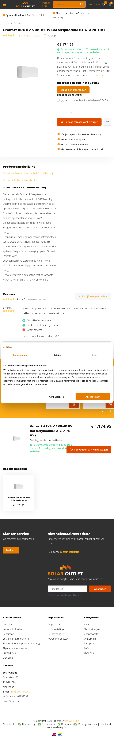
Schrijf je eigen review (94, 296)
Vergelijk (51, 35)
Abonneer (100, 589)
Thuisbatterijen (92, 629)
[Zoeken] (82, 4)
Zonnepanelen (91, 634)
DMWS (68, 720)
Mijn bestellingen (57, 629)
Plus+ (78, 720)
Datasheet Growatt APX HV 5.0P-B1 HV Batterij (28, 173)
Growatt (18, 23)
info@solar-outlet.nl (21, 691)
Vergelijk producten (58, 638)
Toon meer (95, 75)
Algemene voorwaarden (15, 648)
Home (6, 23)
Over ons (7, 624)
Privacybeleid (9, 653)
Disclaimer (8, 657)
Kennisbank (9, 634)
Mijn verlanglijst (56, 634)
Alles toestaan (93, 397)
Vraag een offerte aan (73, 89)
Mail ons (11, 550)
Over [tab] (94, 355)
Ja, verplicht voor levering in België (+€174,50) (85, 100)
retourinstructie (69, 551)
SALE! (87, 624)
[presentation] (103, 411)
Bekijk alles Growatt (29, 35)
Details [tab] (57, 355)
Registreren (54, 624)
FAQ (86, 648)
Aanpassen (55, 397)
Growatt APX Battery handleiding (20, 180)
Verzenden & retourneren (16, 638)
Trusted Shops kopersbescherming (21, 643)
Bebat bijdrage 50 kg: (69, 94)
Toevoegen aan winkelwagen (81, 122)
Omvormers (90, 638)
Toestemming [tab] (20, 355)
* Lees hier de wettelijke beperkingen (63, 595)
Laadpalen (89, 643)
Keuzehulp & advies (13, 629)
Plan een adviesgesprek (72, 15)
